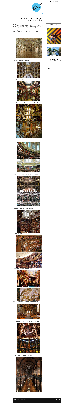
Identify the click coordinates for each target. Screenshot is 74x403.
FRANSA (53, 56)
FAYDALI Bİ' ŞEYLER (31, 17)
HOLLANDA (37, 17)
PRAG (44, 17)
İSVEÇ (41, 17)
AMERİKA (25, 17)
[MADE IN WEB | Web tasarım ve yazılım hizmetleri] (37, 401)
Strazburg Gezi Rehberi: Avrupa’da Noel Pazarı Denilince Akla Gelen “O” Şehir (53, 61)
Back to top (58, 399)
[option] (54, 55)
